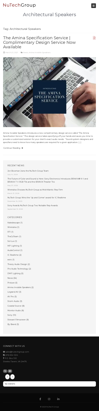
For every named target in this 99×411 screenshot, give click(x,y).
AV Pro (10, 296)
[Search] (5, 371)
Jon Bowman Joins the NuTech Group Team (28, 171)
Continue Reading (12, 148)
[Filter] (10, 371)
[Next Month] (12, 376)
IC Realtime (13, 255)
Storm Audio (13, 301)
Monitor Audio (14, 310)
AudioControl (13, 250)
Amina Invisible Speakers (39, 52)
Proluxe (11, 283)
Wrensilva (12, 227)
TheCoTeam (13, 236)
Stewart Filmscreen (16, 320)
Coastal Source (14, 306)
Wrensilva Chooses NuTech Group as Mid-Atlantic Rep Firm (35, 190)
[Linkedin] (58, 399)
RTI (9, 232)
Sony (9, 315)
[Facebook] (40, 399)
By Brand (11, 324)
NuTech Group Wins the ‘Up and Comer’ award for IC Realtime (36, 197)
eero (9, 259)
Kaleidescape (13, 223)
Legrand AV (12, 292)
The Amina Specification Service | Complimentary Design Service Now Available (39, 42)
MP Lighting (13, 246)
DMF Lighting (14, 273)
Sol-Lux (10, 241)
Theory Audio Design (17, 264)
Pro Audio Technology (17, 269)
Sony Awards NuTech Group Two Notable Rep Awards (32, 205)
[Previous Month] (7, 376)
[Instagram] (49, 399)
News (25, 52)
